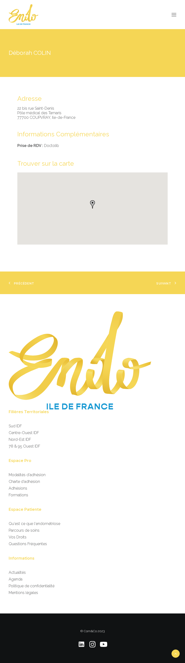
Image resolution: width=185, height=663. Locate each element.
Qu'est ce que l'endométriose (34, 523)
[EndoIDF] (23, 14)
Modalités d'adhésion (27, 475)
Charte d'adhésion (24, 481)
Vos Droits (17, 537)
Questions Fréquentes (28, 544)
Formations (18, 495)
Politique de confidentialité (31, 586)
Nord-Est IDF (20, 439)
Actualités (17, 572)
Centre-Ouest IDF (24, 432)
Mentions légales (23, 592)
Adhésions (18, 488)
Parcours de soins (24, 530)
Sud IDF (15, 426)
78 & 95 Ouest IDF (24, 446)
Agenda (15, 579)
